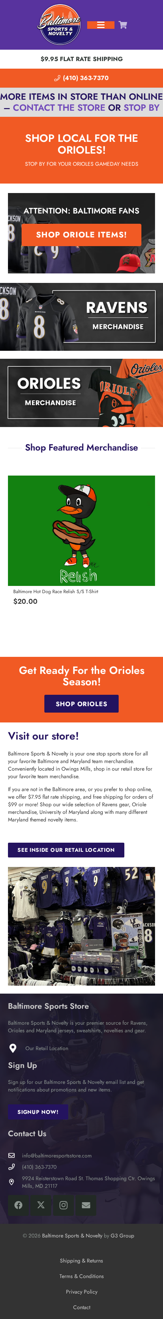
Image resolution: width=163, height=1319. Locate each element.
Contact (81, 1307)
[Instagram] (63, 1205)
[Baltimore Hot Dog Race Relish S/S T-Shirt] (81, 531)
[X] (40, 1205)
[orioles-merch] (81, 393)
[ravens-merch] (81, 317)
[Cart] (122, 25)
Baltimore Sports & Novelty (72, 1235)
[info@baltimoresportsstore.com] (15, 1156)
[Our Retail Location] (16, 1048)
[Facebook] (18, 1205)
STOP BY (142, 107)
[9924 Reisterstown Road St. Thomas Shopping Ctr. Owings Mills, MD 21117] (15, 1182)
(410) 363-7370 (39, 1167)
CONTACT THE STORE (59, 107)
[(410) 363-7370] (15, 1167)
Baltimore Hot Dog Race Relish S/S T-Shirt (55, 591)
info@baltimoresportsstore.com (57, 1155)
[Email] (85, 1205)
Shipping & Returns (81, 1260)
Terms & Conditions (82, 1276)
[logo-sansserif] (59, 25)
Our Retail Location (46, 1048)
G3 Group (122, 1235)
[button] (101, 25)
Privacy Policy (81, 1291)
